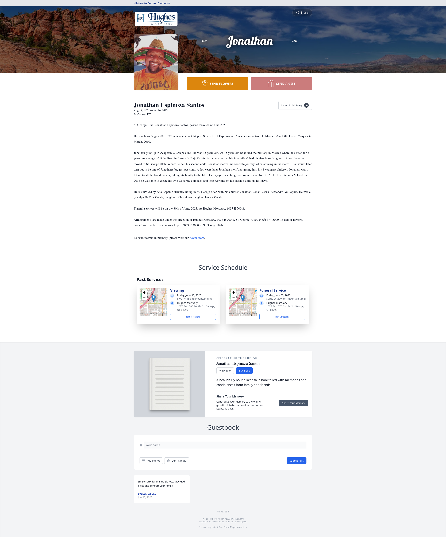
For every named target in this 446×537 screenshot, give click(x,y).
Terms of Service (232, 521)
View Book (225, 370)
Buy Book (244, 370)
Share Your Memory (293, 403)
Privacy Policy (213, 521)
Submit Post (296, 460)
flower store (197, 237)
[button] (153, 298)
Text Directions (193, 316)
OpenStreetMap (226, 527)
